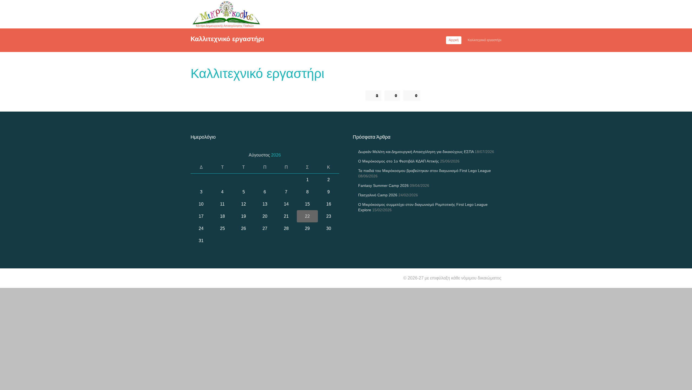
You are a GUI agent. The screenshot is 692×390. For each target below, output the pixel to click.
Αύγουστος (265, 155)
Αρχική (454, 40)
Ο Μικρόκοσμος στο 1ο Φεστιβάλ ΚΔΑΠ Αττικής (398, 161)
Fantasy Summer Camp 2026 (383, 185)
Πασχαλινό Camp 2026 (377, 195)
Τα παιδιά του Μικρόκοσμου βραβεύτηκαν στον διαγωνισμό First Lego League (424, 170)
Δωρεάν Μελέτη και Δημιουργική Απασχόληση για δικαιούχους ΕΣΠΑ (416, 152)
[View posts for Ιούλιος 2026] (197, 155)
